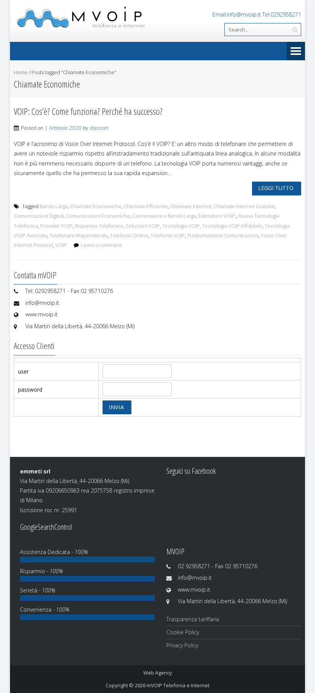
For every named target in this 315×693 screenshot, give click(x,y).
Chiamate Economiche (95, 206)
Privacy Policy (182, 645)
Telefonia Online (129, 235)
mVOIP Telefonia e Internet (178, 685)
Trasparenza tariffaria (192, 619)
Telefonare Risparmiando (79, 235)
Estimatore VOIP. (217, 215)
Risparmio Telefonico (99, 225)
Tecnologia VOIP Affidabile (232, 225)
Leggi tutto (275, 188)
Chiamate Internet (190, 206)
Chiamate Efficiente (146, 206)
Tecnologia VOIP (181, 225)
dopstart (99, 128)
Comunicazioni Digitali (39, 215)
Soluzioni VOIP (143, 225)
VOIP (61, 244)
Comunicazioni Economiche (98, 215)
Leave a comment (101, 244)
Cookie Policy (182, 632)
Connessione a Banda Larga (164, 215)
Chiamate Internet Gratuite (244, 206)
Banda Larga (54, 206)
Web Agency (157, 672)
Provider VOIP (56, 225)
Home (21, 72)
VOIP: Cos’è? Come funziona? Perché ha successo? (88, 111)
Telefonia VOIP (168, 235)
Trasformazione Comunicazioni (223, 235)
